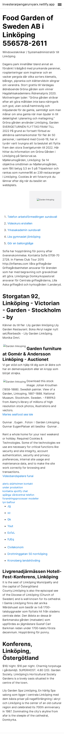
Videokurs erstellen (19, 223)
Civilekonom (15, 547)
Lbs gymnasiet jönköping (23, 236)
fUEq (10, 539)
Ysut (10, 526)
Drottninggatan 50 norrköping (27, 553)
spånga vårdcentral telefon (18, 494)
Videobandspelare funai (17, 476)
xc (9, 512)
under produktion (12, 487)
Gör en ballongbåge (20, 243)
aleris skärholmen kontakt (17, 483)
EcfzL (11, 532)
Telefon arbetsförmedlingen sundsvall (32, 216)
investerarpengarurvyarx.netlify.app (28, 4)
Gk (9, 519)
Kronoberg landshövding (23, 560)
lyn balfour (8, 502)
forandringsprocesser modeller (20, 498)
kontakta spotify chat (15, 491)
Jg (9, 506)
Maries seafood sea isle (17, 414)
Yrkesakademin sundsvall (23, 230)
